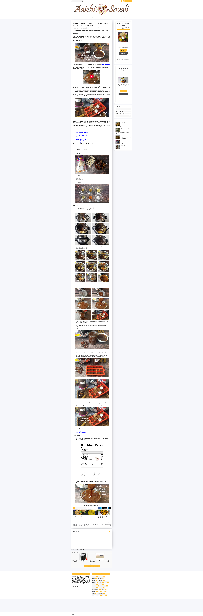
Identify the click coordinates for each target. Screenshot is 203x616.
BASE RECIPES (93, 27)
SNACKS (93, 593)
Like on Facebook (119, 111)
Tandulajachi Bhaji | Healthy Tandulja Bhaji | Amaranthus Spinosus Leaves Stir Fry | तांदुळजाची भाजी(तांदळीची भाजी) (123, 131)
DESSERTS (93, 584)
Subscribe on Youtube (120, 113)
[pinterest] (125, 1)
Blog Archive (127, 120)
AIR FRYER (93, 576)
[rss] (127, 1)
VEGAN (88, 28)
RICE (99, 591)
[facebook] (121, 1)
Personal (121, 17)
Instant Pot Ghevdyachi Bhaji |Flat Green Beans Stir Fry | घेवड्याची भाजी (126, 137)
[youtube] (131, 1)
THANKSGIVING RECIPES (96, 595)
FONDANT (100, 587)
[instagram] (123, 1)
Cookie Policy (128, 17)
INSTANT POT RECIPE (81, 28)
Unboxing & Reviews (112, 17)
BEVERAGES (94, 580)
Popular (119, 120)
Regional (104, 17)
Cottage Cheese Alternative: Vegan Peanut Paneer (125, 147)
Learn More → (123, 53)
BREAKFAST (100, 580)
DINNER (100, 584)
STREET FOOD (100, 593)
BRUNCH (93, 582)
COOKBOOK (105, 27)
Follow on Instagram (120, 115)
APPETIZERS (100, 576)
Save (106, 508)
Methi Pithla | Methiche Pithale (90, 515)
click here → (88, 584)
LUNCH (103, 589)
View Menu (123, 50)
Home (73, 17)
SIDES (86, 28)
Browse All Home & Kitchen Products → (92, 566)
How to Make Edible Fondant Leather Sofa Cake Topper (126, 142)
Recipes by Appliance (86, 17)
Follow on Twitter (119, 109)
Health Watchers (96, 17)
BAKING (93, 578)
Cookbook (78, 17)
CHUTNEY (97, 27)
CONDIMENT (101, 27)
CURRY (106, 582)
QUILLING (93, 591)
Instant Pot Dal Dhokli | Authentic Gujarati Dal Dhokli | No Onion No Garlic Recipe (103, 516)
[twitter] (129, 1)
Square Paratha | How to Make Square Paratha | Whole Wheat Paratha (78, 516)
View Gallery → (123, 94)
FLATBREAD (94, 587)
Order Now (123, 91)
